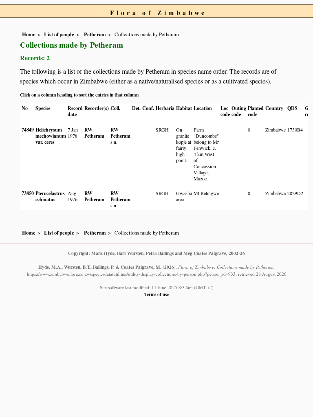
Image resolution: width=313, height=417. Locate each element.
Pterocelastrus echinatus (50, 196)
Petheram (94, 34)
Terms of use (156, 294)
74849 (28, 129)
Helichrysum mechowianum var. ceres (50, 135)
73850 (28, 193)
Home (28, 34)
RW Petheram (94, 132)
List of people (59, 34)
